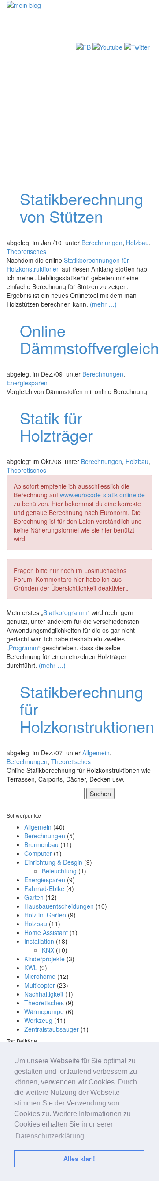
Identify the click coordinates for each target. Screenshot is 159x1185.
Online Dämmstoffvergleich (89, 339)
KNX (48, 950)
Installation (39, 941)
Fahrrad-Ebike (44, 888)
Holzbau (137, 242)
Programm (23, 647)
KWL (30, 967)
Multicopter (39, 985)
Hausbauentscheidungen (59, 906)
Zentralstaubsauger (51, 1029)
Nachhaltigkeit (43, 993)
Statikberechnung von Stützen (81, 207)
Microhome (39, 976)
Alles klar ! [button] (79, 1158)
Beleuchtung (59, 870)
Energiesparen (27, 382)
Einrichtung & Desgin (53, 862)
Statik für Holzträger (56, 426)
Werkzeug (38, 1020)
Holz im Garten (45, 914)
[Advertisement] (79, 93)
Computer (38, 853)
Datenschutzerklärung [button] (49, 1136)
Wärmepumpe (44, 1011)
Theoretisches (26, 251)
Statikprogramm (65, 612)
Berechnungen (101, 242)
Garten (34, 897)
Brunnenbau (41, 844)
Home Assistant (46, 932)
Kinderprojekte (44, 958)
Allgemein (96, 752)
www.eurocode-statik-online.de (102, 494)
